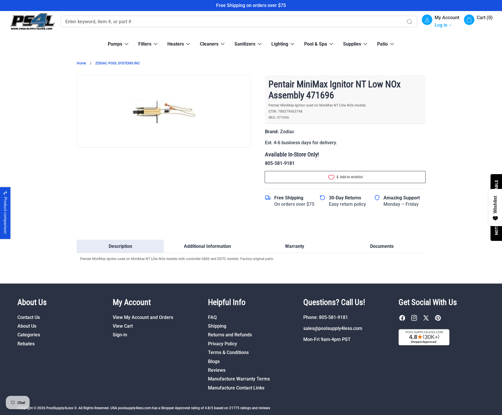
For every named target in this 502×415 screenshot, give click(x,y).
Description (120, 246)
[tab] (120, 246)
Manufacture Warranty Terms (239, 379)
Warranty (294, 246)
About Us (26, 326)
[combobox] (231, 21)
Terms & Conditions (228, 352)
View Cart (123, 326)
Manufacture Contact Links (236, 388)
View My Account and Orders (143, 317)
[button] (478, 22)
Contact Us (28, 317)
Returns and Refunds (230, 335)
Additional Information (207, 246)
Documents (382, 246)
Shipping (217, 326)
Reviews (216, 370)
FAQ (212, 317)
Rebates (26, 344)
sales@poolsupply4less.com (332, 328)
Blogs (214, 361)
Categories (28, 335)
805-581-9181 (280, 163)
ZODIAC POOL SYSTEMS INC (117, 63)
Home (81, 63)
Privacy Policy (222, 344)
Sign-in (120, 335)
